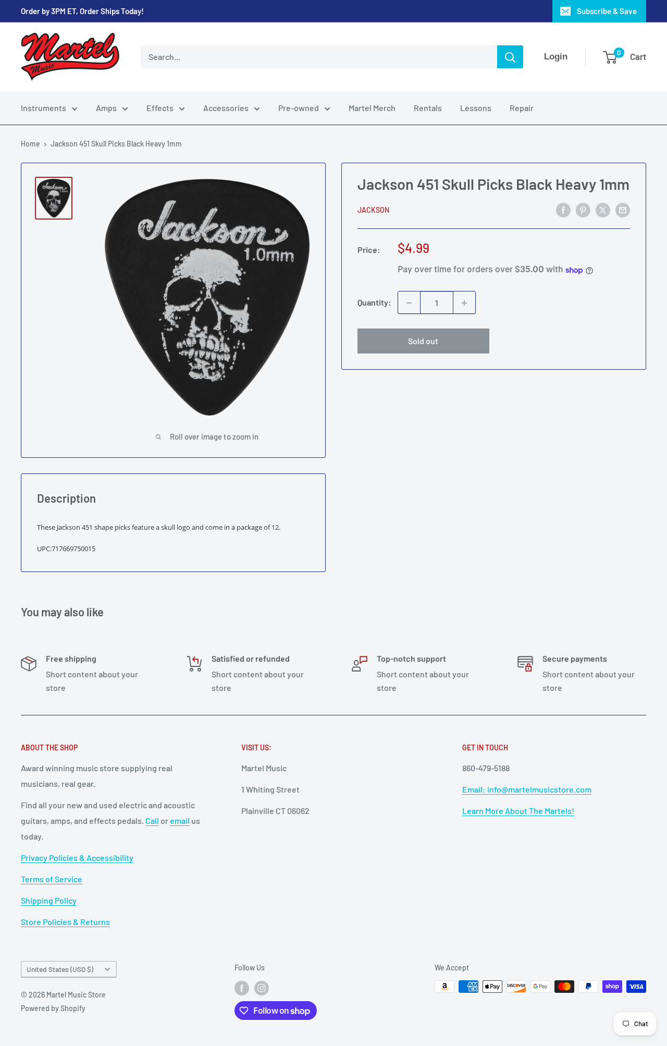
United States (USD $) (60, 969)
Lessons (475, 108)
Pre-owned (298, 108)
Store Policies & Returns (65, 922)
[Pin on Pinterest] (583, 209)
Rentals (428, 108)
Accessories (226, 108)
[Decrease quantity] (409, 303)
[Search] (510, 56)
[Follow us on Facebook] (241, 987)
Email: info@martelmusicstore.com (526, 789)
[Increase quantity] (464, 303)
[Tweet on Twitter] (603, 209)
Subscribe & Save (607, 11)
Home (30, 143)
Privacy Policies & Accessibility (77, 857)
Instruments (43, 108)
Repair (522, 108)
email (180, 820)
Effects (160, 108)
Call (152, 820)
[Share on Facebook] (563, 209)
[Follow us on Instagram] (261, 987)
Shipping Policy (49, 900)
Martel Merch (372, 108)
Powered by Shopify (53, 1008)
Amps (106, 108)
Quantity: (374, 303)
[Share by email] (622, 209)
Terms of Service (51, 879)
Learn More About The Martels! (518, 811)
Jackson (373, 210)
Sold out (423, 341)
